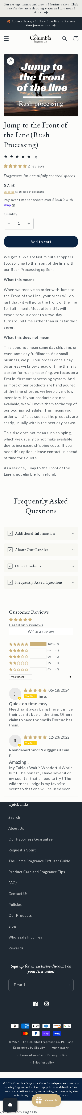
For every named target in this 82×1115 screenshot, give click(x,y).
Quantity (10, 214)
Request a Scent (22, 850)
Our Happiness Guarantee (30, 839)
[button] (6, 38)
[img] (36, 690)
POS (64, 1042)
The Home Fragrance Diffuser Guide (39, 861)
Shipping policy (43, 1062)
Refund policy (59, 1047)
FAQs (13, 883)
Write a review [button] (41, 631)
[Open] (10, 1105)
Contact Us (18, 893)
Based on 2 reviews (26, 625)
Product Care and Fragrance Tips (36, 872)
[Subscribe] (67, 985)
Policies (15, 904)
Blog (12, 926)
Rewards (16, 948)
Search (14, 817)
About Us (16, 828)
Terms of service (31, 1055)
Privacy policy (57, 1055)
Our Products (20, 915)
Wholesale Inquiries (25, 937)
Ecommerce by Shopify (29, 1047)
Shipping (9, 191)
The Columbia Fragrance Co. (41, 1042)
